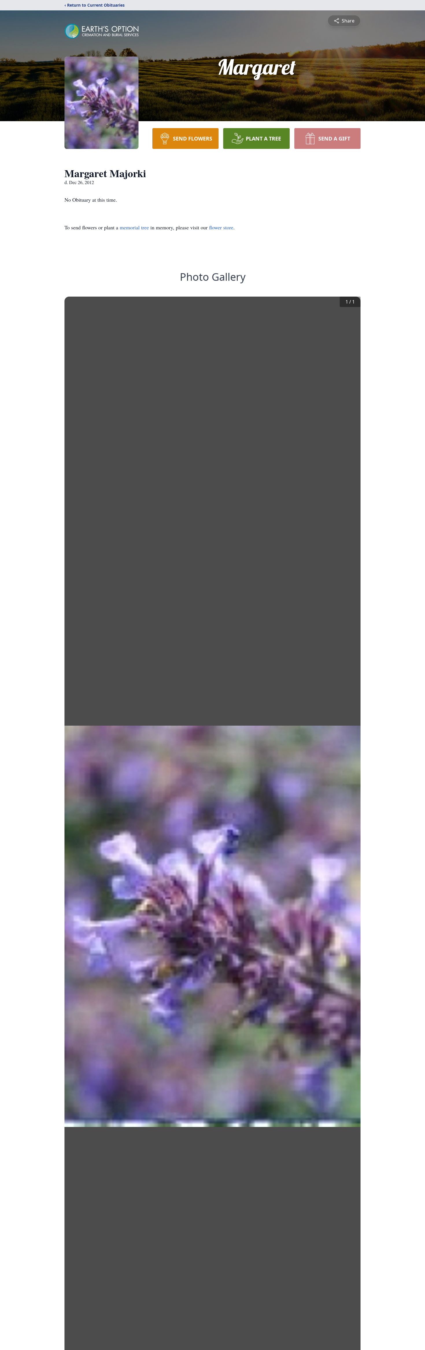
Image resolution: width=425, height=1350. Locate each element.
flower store (221, 227)
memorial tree (134, 227)
